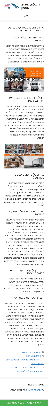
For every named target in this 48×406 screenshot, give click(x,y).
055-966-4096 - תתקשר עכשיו (24, 402)
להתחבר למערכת (34, 390)
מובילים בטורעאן (33, 356)
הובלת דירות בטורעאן (31, 352)
